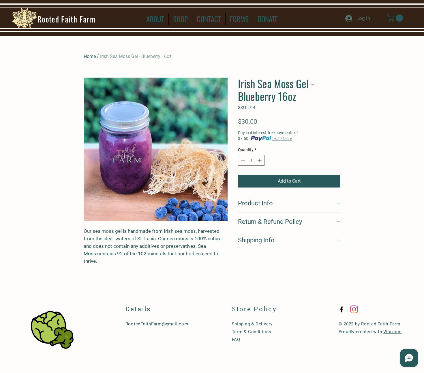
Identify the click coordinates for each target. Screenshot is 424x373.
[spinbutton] (251, 160)
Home (90, 56)
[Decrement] (242, 160)
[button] (396, 18)
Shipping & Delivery (252, 324)
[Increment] (260, 160)
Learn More (282, 138)
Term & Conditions (251, 331)
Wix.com (392, 331)
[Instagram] (354, 309)
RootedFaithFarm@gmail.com (156, 324)
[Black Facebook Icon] (341, 309)
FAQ (236, 339)
